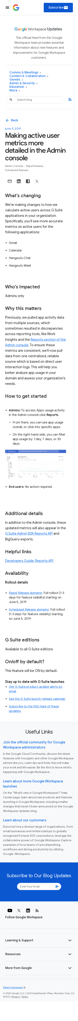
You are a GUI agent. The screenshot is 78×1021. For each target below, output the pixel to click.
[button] (39, 940)
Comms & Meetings (25, 72)
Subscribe (58, 7)
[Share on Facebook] (27, 181)
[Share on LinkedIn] (18, 181)
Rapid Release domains (25, 593)
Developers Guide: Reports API (29, 561)
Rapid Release (35, 166)
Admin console (14, 166)
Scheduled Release (16, 170)
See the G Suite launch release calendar (37, 699)
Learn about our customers (24, 820)
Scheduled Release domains (29, 610)
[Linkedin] (28, 910)
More (14, 90)
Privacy (16, 996)
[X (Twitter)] (18, 910)
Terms (25, 996)
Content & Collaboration (28, 76)
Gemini (16, 80)
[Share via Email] (9, 181)
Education (18, 87)
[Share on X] (36, 181)
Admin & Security (23, 83)
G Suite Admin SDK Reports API (29, 534)
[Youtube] (9, 910)
